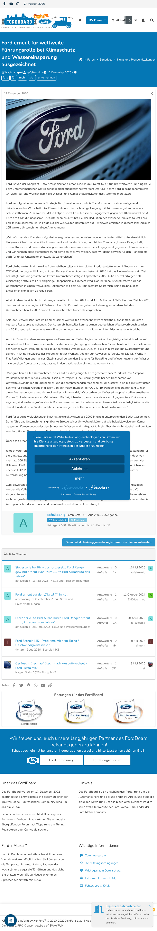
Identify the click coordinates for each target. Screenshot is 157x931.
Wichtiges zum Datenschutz (102, 871)
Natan (19, 672)
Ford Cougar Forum (107, 760)
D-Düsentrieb (136, 599)
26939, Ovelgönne (106, 515)
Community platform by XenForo (42, 920)
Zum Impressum (95, 855)
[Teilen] (152, 93)
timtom (20, 650)
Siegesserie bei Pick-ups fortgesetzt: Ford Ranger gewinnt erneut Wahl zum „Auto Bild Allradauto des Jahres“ (52, 571)
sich (31, 77)
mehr (22, 77)
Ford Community (61, 760)
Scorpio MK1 (51, 650)
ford (5, 77)
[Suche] (152, 20)
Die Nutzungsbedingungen (101, 863)
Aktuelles (122, 20)
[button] (105, 20)
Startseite (80, 20)
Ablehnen (79, 469)
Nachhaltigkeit (14, 72)
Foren (98, 20)
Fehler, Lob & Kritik (97, 886)
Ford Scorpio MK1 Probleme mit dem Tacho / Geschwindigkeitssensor (47, 643)
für (14, 77)
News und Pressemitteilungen (69, 581)
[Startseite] (80, 59)
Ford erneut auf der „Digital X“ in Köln (42, 594)
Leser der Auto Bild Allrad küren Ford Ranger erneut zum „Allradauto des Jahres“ (52, 620)
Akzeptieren (79, 459)
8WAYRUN (56, 926)
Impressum (66, 494)
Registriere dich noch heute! (123, 906)
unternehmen (46, 77)
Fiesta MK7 (49, 672)
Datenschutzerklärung (85, 494)
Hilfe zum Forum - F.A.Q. (100, 878)
